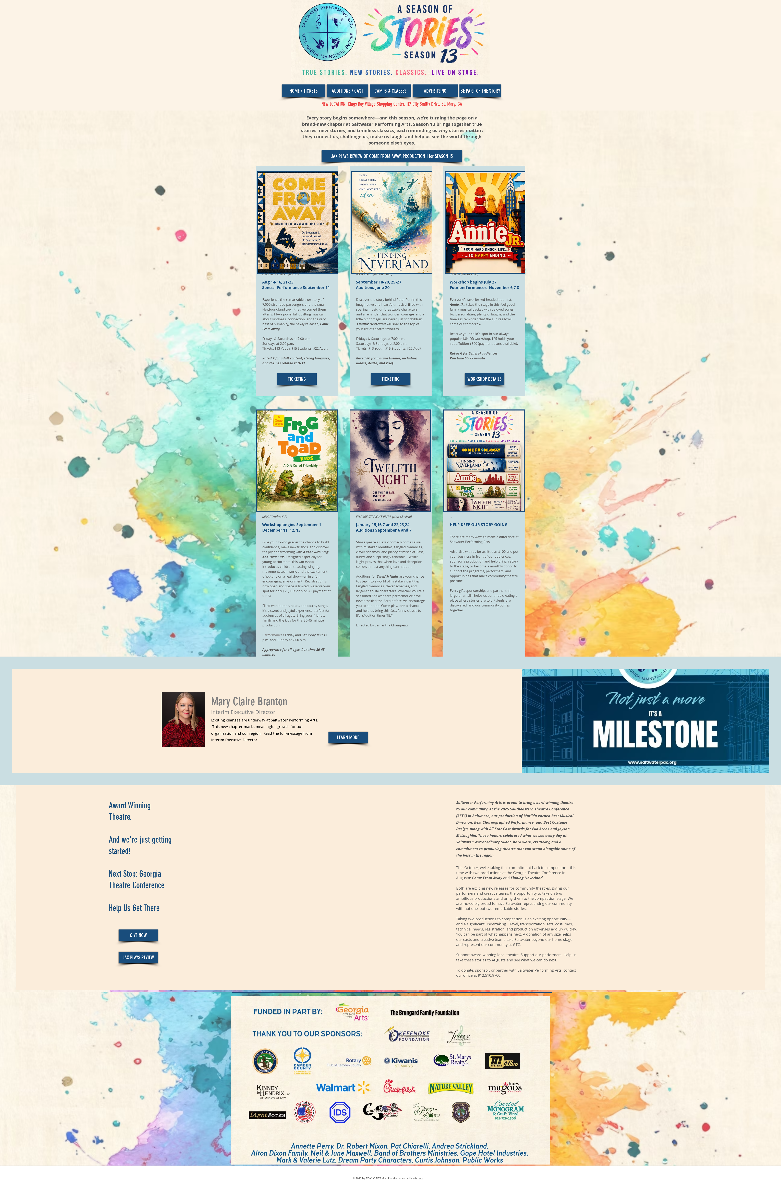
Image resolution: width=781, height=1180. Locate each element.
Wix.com (418, 1178)
